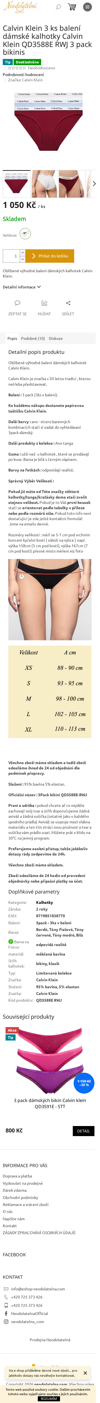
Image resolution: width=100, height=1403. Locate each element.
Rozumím (49, 1398)
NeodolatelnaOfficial (29, 1313)
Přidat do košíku (53, 256)
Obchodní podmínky (20, 1197)
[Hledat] (58, 7)
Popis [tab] (12, 338)
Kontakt (10, 1225)
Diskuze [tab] (56, 338)
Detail (83, 1131)
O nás (7, 1211)
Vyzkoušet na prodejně (23, 1183)
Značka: (25, 79)
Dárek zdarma (15, 1190)
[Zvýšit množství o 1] (22, 253)
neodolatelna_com (27, 1321)
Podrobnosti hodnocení (23, 74)
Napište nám (14, 1218)
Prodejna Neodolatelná (50, 1339)
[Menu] (87, 7)
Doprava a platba (17, 1175)
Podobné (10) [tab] (33, 338)
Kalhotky (44, 902)
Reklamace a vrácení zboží (26, 1204)
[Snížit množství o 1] (22, 259)
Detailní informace (19, 286)
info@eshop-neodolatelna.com (38, 1288)
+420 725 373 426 (26, 1296)
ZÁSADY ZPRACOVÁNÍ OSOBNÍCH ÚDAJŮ (39, 1232)
